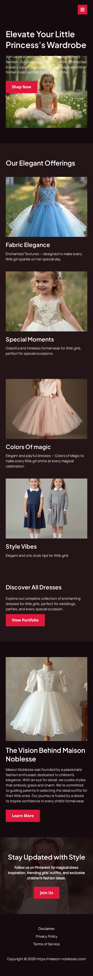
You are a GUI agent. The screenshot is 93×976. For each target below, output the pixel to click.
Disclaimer (46, 928)
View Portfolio (25, 620)
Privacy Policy (46, 936)
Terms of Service (46, 943)
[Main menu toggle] (82, 9)
